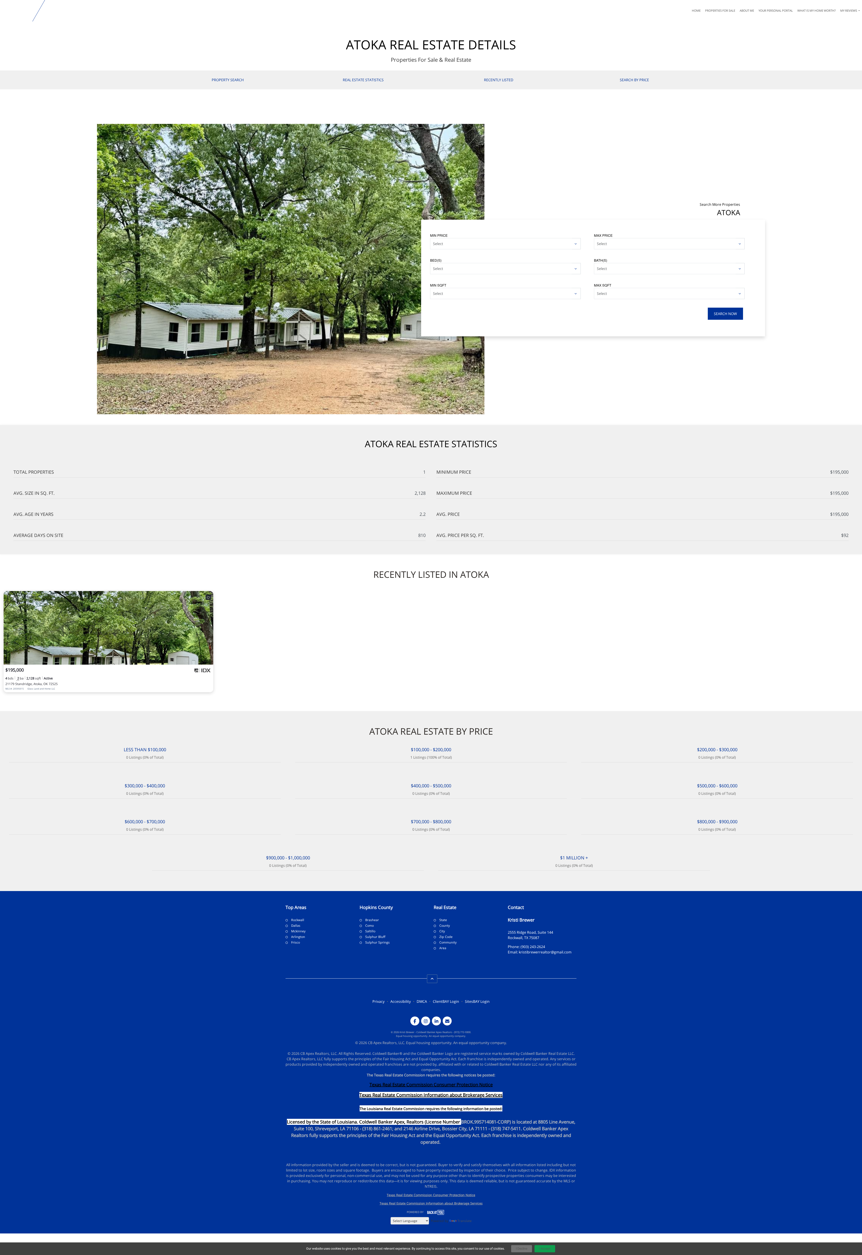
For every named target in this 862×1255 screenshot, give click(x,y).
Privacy (378, 1001)
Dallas (295, 925)
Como (369, 925)
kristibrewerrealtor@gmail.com (545, 952)
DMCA (422, 1001)
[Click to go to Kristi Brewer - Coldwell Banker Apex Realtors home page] (17, 11)
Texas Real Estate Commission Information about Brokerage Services (431, 1203)
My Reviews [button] (849, 11)
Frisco (295, 942)
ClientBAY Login (446, 1001)
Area (442, 948)
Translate (464, 1221)
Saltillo (370, 931)
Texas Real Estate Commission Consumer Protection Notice (431, 1085)
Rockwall (297, 920)
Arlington (298, 937)
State (443, 920)
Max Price (603, 235)
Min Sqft (438, 285)
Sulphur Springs (377, 942)
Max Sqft (602, 285)
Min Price (439, 235)
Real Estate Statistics (363, 79)
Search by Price (634, 79)
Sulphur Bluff (375, 937)
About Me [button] (747, 11)
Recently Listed (498, 79)
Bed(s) (436, 260)
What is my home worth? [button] (816, 11)
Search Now (725, 313)
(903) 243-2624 (533, 946)
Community (448, 942)
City (442, 931)
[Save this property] (208, 597)
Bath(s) (600, 260)
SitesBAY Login (477, 1001)
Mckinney (298, 931)
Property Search (228, 79)
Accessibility (400, 1001)
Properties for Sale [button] (720, 11)
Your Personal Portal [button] (776, 11)
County (444, 925)
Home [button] (696, 11)
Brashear (372, 920)
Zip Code (446, 937)
